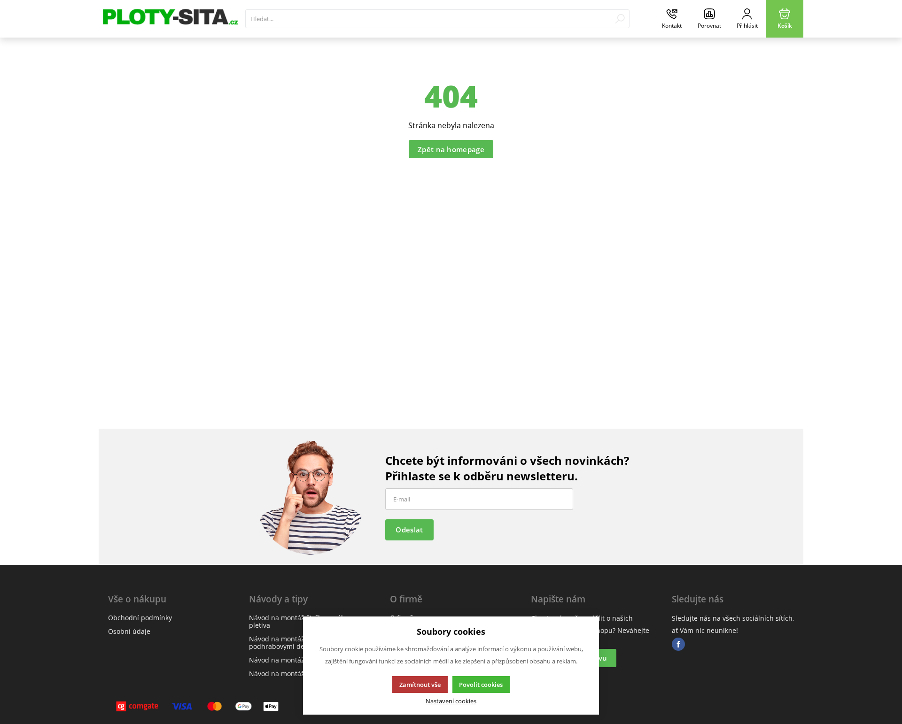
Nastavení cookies (451, 701)
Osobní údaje (129, 631)
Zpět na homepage (451, 149)
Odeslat (409, 529)
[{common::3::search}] (620, 18)
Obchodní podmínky (140, 617)
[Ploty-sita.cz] (170, 19)
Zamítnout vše (420, 684)
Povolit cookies (481, 684)
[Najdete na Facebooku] (678, 644)
